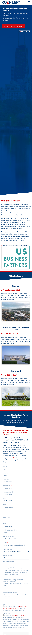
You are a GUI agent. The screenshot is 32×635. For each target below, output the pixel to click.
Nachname (6, 479)
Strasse (5, 504)
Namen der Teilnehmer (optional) (13, 568)
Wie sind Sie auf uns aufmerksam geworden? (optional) (13, 580)
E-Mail (5, 542)
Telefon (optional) (8, 536)
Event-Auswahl (7, 549)
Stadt (4, 523)
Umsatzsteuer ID (8, 492)
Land (4, 498)
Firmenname (7, 485)
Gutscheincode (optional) (10, 592)
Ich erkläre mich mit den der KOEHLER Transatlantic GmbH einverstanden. (15, 608)
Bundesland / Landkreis (10, 530)
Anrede (5, 466)
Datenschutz (7, 613)
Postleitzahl (6, 517)
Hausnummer (7, 511)
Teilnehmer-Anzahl (9, 561)
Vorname (5, 473)
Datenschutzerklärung (19, 615)
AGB (14, 458)
